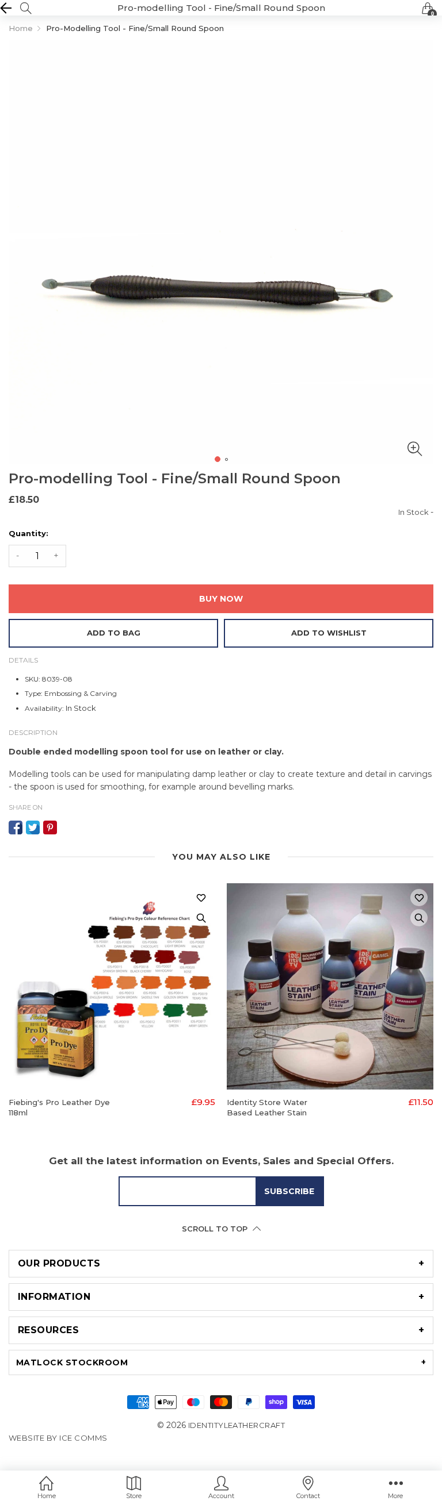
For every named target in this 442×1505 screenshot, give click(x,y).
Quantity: (28, 533)
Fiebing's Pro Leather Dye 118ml (59, 1107)
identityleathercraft (236, 1425)
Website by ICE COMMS (58, 1437)
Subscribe (289, 1191)
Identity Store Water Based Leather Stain (267, 1107)
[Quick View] (200, 917)
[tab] (221, 1263)
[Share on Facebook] (15, 827)
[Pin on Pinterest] (50, 827)
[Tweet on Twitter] (33, 827)
